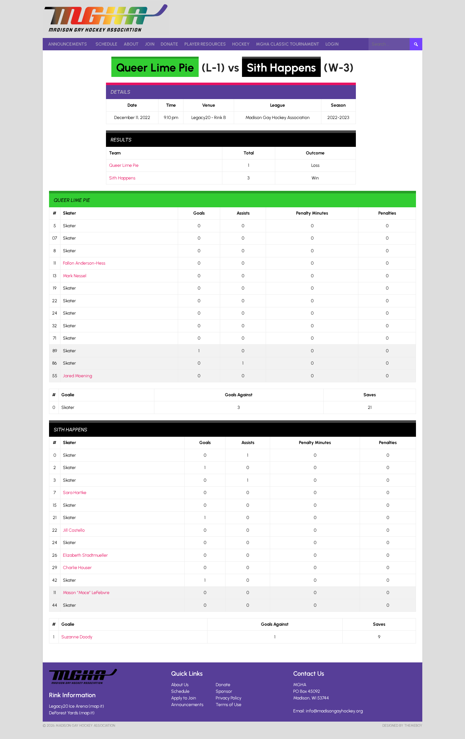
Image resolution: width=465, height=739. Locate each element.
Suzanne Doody (76, 637)
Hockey (241, 44)
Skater (69, 213)
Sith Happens (281, 67)
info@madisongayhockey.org (334, 711)
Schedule (106, 44)
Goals (199, 213)
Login (332, 44)
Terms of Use (228, 704)
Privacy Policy (228, 698)
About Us (180, 684)
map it (96, 706)
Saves (369, 395)
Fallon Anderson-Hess (84, 263)
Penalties (387, 213)
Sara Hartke (74, 492)
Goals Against (238, 395)
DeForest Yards (63, 713)
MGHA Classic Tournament (287, 44)
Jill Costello (74, 530)
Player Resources (205, 44)
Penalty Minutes (312, 213)
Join (149, 44)
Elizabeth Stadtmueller (85, 555)
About (131, 44)
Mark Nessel (74, 276)
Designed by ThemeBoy (402, 725)
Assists (243, 213)
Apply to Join (183, 698)
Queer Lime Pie (155, 67)
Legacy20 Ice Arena (68, 706)
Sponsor (224, 691)
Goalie (67, 395)
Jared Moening (77, 376)
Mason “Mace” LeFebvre (86, 592)
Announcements (67, 44)
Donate (169, 44)
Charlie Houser (77, 567)
